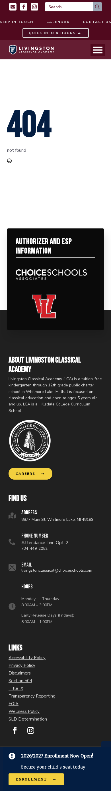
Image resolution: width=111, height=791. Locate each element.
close (106, 744)
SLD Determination (28, 719)
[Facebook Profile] (23, 7)
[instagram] (30, 730)
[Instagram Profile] (34, 7)
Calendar (58, 22)
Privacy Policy (22, 665)
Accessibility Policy (27, 658)
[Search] (97, 6)
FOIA (13, 704)
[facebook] (15, 730)
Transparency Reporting (32, 696)
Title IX (16, 688)
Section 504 (20, 681)
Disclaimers (20, 673)
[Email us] (13, 7)
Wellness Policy (24, 711)
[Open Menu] (98, 50)
